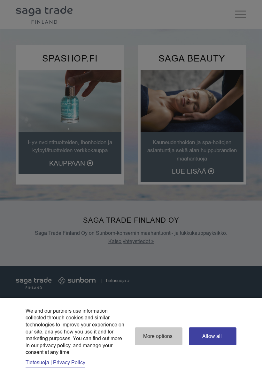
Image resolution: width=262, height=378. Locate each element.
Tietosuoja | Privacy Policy (55, 362)
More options (158, 336)
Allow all (212, 336)
